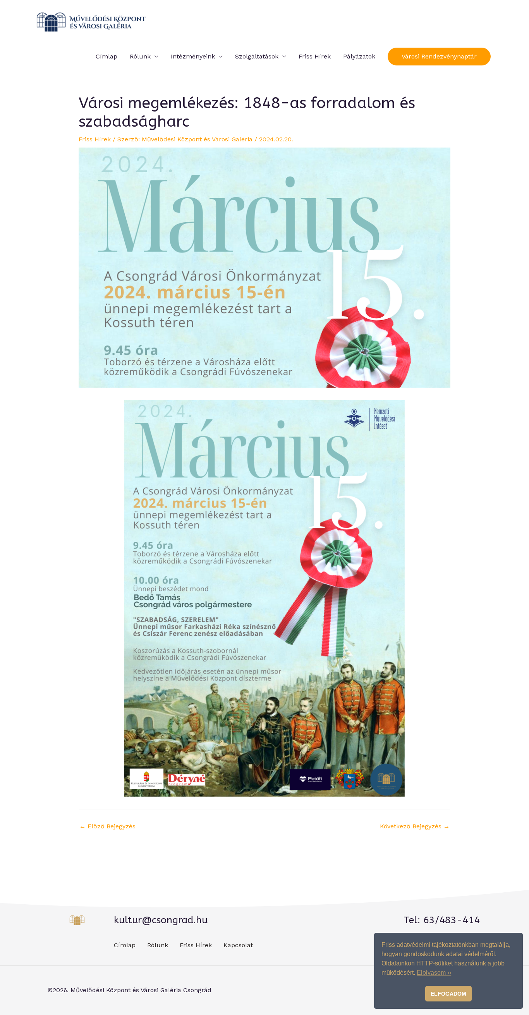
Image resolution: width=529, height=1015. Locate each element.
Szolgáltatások (256, 56)
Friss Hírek (315, 56)
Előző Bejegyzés (107, 826)
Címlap (106, 56)
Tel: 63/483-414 (442, 920)
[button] (439, 56)
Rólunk (140, 56)
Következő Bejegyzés (415, 826)
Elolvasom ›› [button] (434, 972)
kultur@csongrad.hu (161, 920)
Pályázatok (359, 56)
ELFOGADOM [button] (448, 994)
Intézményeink (193, 56)
